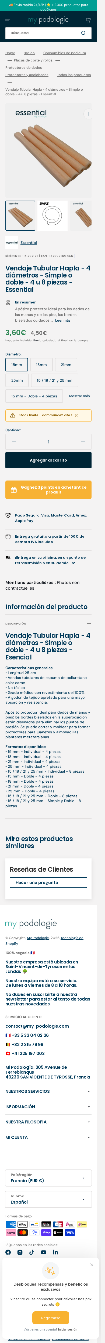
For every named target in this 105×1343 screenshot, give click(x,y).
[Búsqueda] (85, 33)
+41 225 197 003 (28, 1043)
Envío (37, 329)
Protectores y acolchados (26, 75)
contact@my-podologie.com (37, 1015)
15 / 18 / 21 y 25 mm (55, 371)
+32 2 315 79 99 (27, 1034)
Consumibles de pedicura (64, 53)
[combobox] (48, 33)
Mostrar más (79, 385)
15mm (19, 356)
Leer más (63, 309)
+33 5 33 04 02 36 (30, 1024)
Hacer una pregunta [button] (37, 871)
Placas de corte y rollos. (33, 60)
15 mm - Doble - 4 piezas (34, 387)
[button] (7, 20)
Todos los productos (74, 75)
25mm (20, 371)
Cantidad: (13, 419)
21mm (69, 356)
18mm (44, 356)
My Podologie (38, 927)
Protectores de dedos (23, 68)
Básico (29, 53)
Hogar (10, 53)
